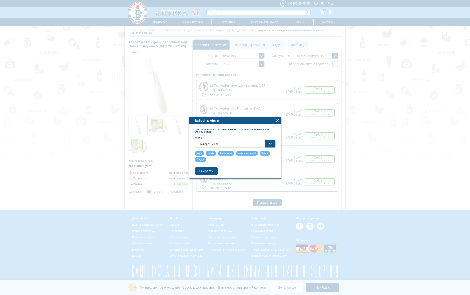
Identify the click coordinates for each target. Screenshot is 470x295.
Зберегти (206, 171)
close (277, 121)
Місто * (199, 137)
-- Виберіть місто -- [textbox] (209, 144)
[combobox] (235, 144)
